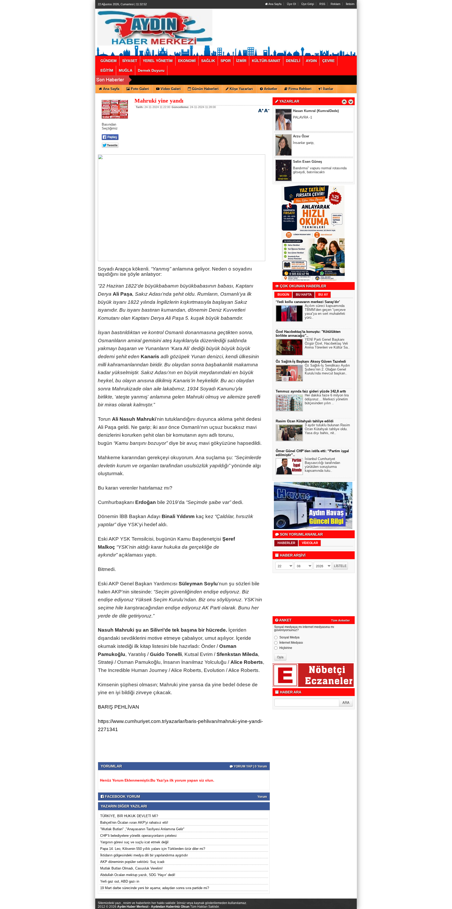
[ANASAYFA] (154, 27)
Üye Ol (291, 3)
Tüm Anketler (340, 620)
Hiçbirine (285, 648)
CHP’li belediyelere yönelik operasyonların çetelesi (138, 836)
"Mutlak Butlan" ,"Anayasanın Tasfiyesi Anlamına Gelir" (142, 829)
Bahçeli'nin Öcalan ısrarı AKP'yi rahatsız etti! (134, 822)
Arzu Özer (301, 111)
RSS (322, 3)
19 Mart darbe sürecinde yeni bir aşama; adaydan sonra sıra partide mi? (154, 888)
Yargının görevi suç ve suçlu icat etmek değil (134, 842)
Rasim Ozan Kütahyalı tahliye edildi (305, 421)
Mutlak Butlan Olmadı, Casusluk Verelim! (131, 868)
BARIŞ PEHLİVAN (118, 707)
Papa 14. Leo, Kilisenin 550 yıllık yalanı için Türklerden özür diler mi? (152, 849)
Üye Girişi (307, 3)
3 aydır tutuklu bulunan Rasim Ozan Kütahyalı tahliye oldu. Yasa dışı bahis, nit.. (327, 429)
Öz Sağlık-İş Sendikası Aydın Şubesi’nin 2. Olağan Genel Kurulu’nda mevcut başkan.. (327, 369)
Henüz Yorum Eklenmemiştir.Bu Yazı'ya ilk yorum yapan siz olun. (157, 780)
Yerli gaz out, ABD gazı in (119, 881)
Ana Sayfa (274, 3)
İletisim (350, 3)
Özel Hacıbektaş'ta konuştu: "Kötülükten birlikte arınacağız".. (308, 334)
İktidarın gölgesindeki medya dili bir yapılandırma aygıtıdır (144, 855)
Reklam (335, 3)
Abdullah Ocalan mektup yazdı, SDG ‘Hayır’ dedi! (137, 875)
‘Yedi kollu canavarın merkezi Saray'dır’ (308, 302)
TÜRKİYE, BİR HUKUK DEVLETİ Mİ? (129, 816)
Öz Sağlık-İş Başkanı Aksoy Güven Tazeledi (311, 361)
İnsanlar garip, (303, 117)
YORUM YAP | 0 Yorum (250, 766)
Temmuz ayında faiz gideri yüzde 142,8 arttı (311, 391)
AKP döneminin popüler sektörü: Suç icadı (132, 862)
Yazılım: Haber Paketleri (325, 904)
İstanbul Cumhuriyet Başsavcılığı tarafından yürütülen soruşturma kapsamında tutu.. (322, 465)
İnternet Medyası (291, 642)
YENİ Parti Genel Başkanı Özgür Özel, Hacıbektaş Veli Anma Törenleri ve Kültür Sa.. (327, 343)
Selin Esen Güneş (307, 136)
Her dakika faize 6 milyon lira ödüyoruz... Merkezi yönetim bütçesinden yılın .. (327, 399)
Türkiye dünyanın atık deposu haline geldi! (320, 170)
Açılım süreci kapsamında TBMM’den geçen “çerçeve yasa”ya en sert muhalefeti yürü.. (325, 311)
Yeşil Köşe (301, 162)
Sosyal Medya (289, 637)
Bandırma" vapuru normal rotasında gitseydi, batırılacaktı (320, 145)
